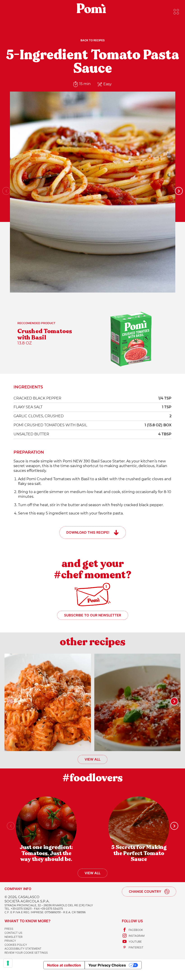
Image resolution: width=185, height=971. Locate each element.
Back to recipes (93, 40)
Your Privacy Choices (107, 965)
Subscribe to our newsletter (92, 615)
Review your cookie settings (26, 952)
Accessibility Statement (23, 948)
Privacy (10, 940)
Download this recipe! (87, 532)
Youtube (135, 941)
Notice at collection (64, 965)
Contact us (13, 932)
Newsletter (14, 937)
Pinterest (136, 947)
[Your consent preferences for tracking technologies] (8, 963)
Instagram (137, 935)
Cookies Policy (16, 944)
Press (9, 928)
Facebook (136, 930)
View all (92, 759)
